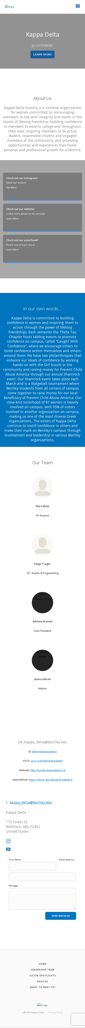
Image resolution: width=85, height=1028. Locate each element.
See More (11, 187)
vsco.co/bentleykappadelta (46, 760)
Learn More (12, 218)
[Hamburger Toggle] (78, 7)
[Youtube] (8, 849)
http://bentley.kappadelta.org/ (48, 770)
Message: (14, 885)
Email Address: (67, 859)
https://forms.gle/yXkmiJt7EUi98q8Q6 (50, 779)
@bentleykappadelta (44, 751)
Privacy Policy (55, 1012)
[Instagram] (8, 841)
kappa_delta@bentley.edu (31, 802)
